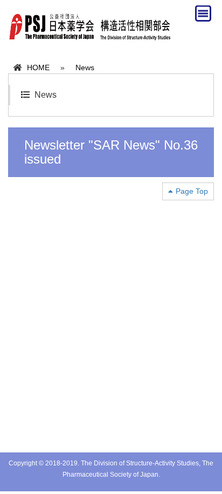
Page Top (192, 191)
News (84, 67)
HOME (38, 67)
